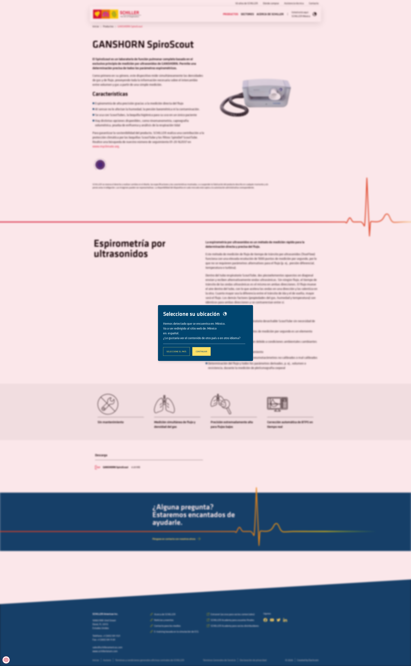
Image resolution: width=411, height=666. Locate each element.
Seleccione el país (176, 351)
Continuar (201, 351)
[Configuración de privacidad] (6, 660)
